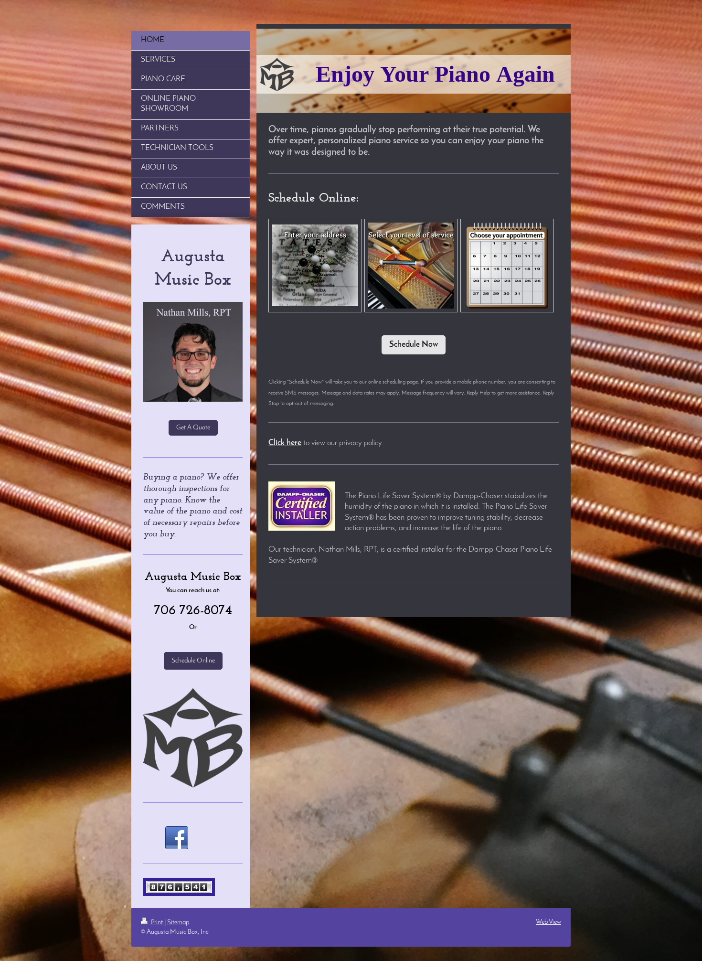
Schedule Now (413, 345)
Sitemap (178, 922)
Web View (548, 922)
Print (156, 922)
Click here (284, 443)
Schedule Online (193, 660)
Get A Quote (193, 427)
